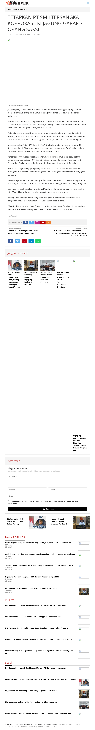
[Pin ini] (24, 241)
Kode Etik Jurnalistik (36, 727)
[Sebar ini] (10, 241)
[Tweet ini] (17, 241)
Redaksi (24, 727)
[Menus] (88, 2)
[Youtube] (43, 222)
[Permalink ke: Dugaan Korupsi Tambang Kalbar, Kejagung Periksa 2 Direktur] (31, 265)
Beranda (62, 725)
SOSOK (16, 727)
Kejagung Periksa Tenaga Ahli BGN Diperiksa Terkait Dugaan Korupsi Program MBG (80, 443)
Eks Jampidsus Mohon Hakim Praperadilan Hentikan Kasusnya (46, 277)
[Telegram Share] (31, 241)
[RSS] (48, 222)
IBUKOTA (8, 727)
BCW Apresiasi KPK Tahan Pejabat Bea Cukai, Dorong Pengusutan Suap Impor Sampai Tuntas (14, 279)
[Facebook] (25, 222)
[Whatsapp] (38, 241)
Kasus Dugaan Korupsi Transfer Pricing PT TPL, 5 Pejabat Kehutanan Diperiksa (64, 279)
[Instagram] (37, 222)
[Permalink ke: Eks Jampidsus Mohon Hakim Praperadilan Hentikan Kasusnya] (47, 265)
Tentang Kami (50, 727)
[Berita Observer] (17, 3)
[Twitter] (31, 222)
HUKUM (78, 725)
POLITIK (70, 725)
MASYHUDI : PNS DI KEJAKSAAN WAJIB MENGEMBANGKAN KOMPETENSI (23, 230)
